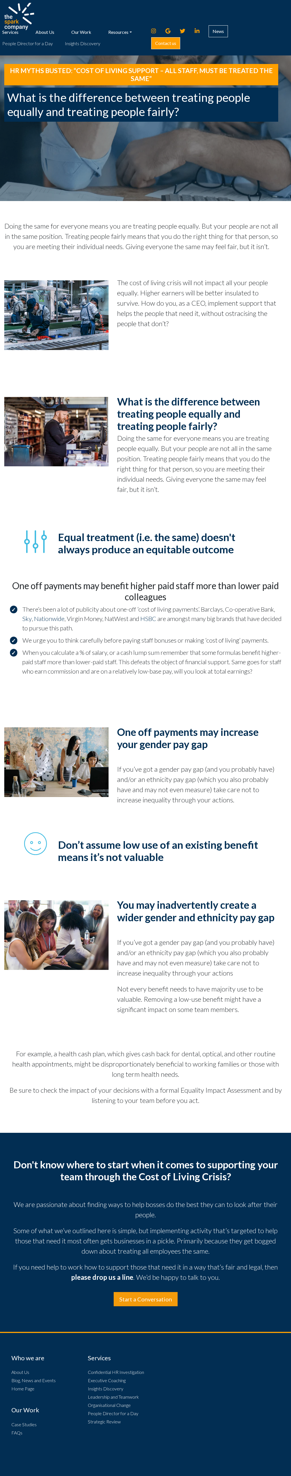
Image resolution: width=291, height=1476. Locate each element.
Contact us (165, 43)
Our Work (81, 32)
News (218, 31)
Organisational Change (109, 1405)
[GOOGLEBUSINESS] (170, 31)
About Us (45, 32)
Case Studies (24, 1424)
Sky (27, 618)
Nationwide (49, 618)
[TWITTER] (185, 31)
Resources (118, 32)
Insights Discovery (82, 43)
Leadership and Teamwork (113, 1397)
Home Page (22, 1388)
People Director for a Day (27, 43)
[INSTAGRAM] (156, 31)
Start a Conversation (145, 1299)
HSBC (148, 618)
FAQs (16, 1432)
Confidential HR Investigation (116, 1372)
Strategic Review (104, 1421)
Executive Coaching (107, 1380)
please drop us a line (102, 1277)
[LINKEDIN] (200, 31)
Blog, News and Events (33, 1380)
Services (10, 32)
